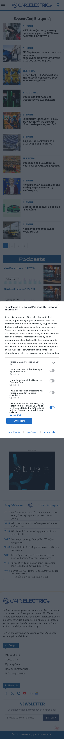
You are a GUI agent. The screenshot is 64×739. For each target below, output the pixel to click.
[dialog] (32, 369)
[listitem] (32, 363)
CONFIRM (19, 421)
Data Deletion (14, 432)
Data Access (32, 432)
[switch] (52, 370)
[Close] (58, 307)
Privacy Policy (49, 432)
